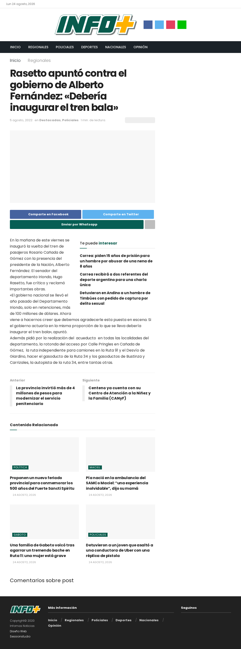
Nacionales (115, 47)
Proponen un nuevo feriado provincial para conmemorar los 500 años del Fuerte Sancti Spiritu (42, 483)
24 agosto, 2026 (24, 495)
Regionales (38, 47)
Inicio (15, 47)
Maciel (95, 467)
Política (20, 467)
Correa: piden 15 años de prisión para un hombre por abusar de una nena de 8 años (116, 261)
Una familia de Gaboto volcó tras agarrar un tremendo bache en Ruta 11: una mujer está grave (42, 550)
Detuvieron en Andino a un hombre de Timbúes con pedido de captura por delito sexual (115, 298)
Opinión (140, 47)
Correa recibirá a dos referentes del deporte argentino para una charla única (114, 279)
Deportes (89, 47)
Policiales (65, 47)
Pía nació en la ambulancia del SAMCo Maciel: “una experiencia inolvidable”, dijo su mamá (117, 483)
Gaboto (20, 535)
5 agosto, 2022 (21, 120)
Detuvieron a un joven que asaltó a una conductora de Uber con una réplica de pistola (119, 550)
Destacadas (50, 120)
